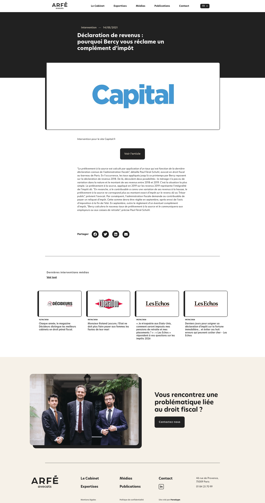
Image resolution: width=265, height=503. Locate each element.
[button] (204, 6)
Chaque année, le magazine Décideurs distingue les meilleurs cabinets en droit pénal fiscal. (57, 327)
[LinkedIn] (161, 486)
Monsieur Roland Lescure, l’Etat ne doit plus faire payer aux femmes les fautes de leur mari (108, 327)
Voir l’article (132, 154)
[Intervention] (59, 304)
